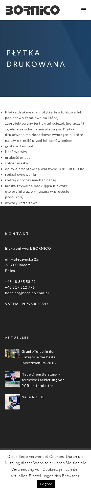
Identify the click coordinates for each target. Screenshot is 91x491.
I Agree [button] (46, 484)
